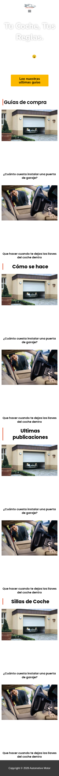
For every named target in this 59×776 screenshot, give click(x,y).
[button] (29, 10)
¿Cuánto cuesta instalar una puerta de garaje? (29, 176)
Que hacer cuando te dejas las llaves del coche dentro (29, 255)
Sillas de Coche (30, 601)
